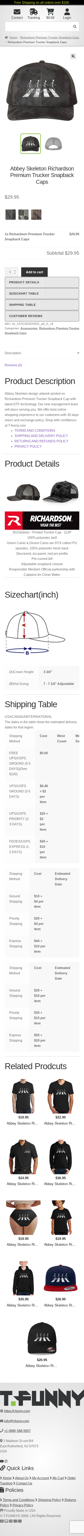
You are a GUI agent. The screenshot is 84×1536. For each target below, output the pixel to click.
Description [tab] (13, 353)
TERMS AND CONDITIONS (34, 430)
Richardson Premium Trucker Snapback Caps (49, 37)
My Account (40, 1478)
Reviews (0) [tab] (13, 365)
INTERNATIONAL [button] (39, 716)
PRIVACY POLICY (28, 446)
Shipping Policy (49, 1500)
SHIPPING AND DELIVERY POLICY (41, 436)
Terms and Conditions (18, 1500)
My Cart (58, 1478)
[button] (73, 56)
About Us (21, 1478)
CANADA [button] (19, 716)
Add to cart (34, 272)
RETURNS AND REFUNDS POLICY (41, 441)
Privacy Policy (22, 1505)
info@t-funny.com (16, 1421)
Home (13, 37)
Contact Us (23, 1483)
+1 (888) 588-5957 (17, 1431)
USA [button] (8, 716)
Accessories (29, 328)
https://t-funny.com (17, 1411)
